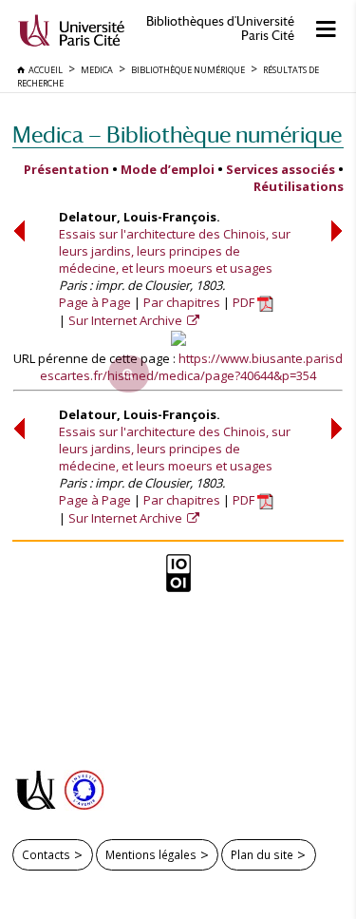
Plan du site (262, 854)
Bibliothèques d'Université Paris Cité (220, 28)
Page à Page (95, 302)
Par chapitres (181, 302)
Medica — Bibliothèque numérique (177, 134)
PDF (245, 302)
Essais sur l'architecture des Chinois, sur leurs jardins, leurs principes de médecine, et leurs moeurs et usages (174, 251)
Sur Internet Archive (126, 320)
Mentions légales (151, 854)
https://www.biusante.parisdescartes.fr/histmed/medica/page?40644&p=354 (191, 367)
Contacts (46, 854)
